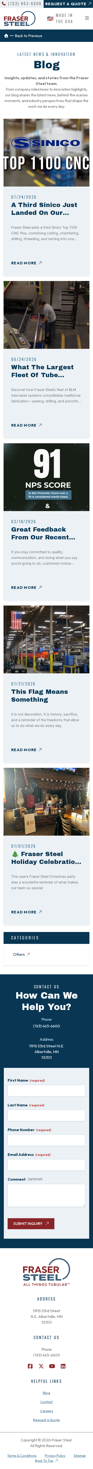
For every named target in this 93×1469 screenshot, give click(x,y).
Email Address (29, 1154)
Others (19, 954)
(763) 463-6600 (25, 3)
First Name (26, 1080)
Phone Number (29, 1129)
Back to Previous (28, 35)
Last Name (26, 1105)
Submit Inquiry (27, 1223)
